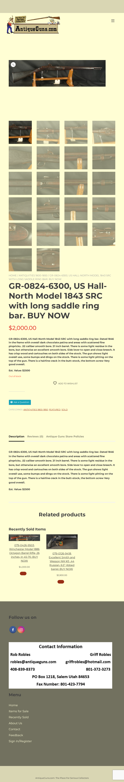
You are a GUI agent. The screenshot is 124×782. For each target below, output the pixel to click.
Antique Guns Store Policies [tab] (65, 436)
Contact (14, 729)
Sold (65, 409)
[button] (13, 64)
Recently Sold (19, 717)
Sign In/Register (20, 741)
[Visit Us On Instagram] (21, 633)
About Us (15, 723)
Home (13, 275)
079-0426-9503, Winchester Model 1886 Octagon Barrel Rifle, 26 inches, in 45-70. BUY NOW (24, 553)
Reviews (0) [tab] (35, 436)
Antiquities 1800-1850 (33, 275)
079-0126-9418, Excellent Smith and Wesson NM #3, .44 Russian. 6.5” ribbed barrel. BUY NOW (62, 561)
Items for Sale (19, 711)
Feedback (16, 735)
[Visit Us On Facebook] (13, 633)
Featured (55, 409)
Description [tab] (16, 436)
